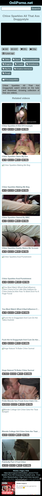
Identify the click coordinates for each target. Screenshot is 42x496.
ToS (27, 471)
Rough (7, 73)
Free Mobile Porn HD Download (20, 474)
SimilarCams (29, 475)
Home (15, 471)
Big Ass (7, 69)
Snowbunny (33, 64)
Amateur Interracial (24, 69)
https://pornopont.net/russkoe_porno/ (19, 473)
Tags (22, 471)
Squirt (17, 60)
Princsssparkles (31, 60)
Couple (20, 64)
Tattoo (7, 60)
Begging (8, 64)
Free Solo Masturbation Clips (21, 476)
